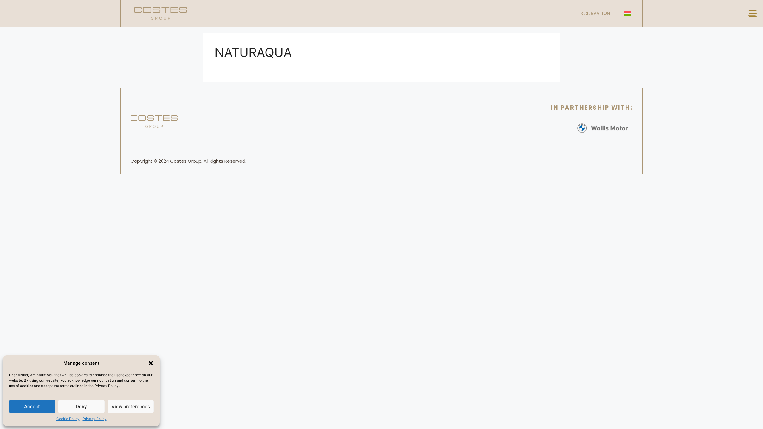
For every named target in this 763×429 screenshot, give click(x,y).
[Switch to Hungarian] (627, 13)
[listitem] (189, 161)
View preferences (130, 406)
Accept (32, 406)
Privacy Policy (95, 418)
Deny (81, 406)
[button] (151, 363)
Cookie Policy (68, 418)
